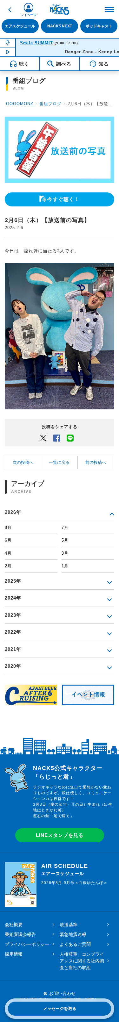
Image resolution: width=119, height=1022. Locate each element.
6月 (8, 540)
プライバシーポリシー (27, 944)
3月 (65, 553)
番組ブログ (50, 103)
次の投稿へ (23, 462)
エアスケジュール (20, 26)
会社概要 (14, 924)
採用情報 (14, 954)
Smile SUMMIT (36, 42)
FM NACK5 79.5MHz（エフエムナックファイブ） (59, 9)
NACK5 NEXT (59, 26)
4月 (8, 553)
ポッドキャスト (99, 26)
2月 (8, 566)
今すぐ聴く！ (63, 199)
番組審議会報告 (20, 934)
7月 (65, 527)
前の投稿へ (95, 462)
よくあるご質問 (75, 944)
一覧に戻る (59, 462)
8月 (8, 527)
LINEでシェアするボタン (70, 438)
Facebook (56, 438)
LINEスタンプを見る (59, 835)
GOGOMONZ (19, 103)
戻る (9, 9)
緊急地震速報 (73, 934)
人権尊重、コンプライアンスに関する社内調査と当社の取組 (82, 961)
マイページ (28, 15)
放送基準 (68, 924)
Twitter (43, 438)
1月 (65, 566)
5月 (65, 540)
